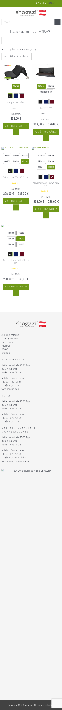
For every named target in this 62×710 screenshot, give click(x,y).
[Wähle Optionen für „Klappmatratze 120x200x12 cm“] (46, 215)
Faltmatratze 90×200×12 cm (16, 177)
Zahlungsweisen (10, 338)
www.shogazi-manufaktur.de (15, 461)
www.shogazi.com (10, 389)
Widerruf (6, 345)
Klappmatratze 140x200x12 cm (16, 261)
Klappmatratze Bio (16, 102)
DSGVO (5, 349)
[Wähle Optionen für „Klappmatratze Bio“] (16, 132)
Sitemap (6, 353)
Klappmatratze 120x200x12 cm (46, 184)
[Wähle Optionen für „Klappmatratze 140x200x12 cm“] (16, 293)
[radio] (16, 86)
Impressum (7, 342)
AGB (4, 335)
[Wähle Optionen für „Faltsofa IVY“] (46, 138)
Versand (15, 335)
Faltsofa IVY (46, 108)
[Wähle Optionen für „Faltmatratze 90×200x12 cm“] (16, 207)
